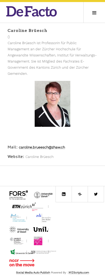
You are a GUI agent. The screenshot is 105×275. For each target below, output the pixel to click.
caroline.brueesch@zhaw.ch (42, 147)
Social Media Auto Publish (33, 272)
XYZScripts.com (79, 272)
